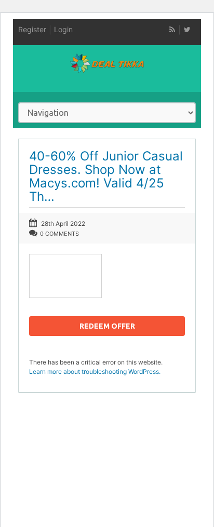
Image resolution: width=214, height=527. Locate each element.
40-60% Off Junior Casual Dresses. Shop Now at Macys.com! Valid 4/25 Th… (106, 176)
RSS (172, 29)
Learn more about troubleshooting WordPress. (94, 371)
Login (63, 29)
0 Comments (59, 233)
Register (32, 29)
